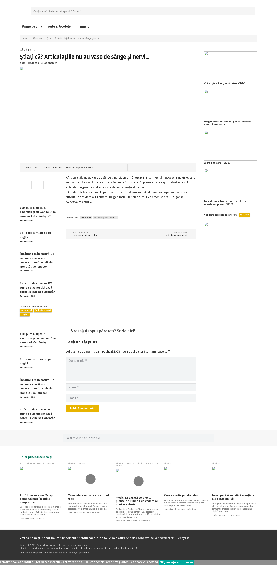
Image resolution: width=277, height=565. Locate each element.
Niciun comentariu (53, 167)
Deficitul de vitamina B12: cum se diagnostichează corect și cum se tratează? (37, 287)
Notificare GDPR (129, 548)
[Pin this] (122, 167)
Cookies (188, 562)
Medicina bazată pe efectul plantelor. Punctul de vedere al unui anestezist (137, 501)
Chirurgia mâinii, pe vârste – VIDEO (224, 83)
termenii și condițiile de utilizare (75, 548)
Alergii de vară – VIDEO (217, 162)
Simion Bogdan (218, 515)
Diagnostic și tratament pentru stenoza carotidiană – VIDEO (227, 123)
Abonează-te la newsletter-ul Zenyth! (162, 538)
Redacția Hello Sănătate (126, 521)
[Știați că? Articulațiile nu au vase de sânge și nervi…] (108, 69)
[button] (74, 26)
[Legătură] (230, 263)
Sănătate (27, 49)
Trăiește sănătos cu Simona (142, 463)
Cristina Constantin (76, 512)
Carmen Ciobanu (27, 518)
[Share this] (112, 167)
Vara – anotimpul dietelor (181, 495)
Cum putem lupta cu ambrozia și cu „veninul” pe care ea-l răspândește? (38, 212)
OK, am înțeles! (170, 562)
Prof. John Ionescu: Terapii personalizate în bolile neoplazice (37, 499)
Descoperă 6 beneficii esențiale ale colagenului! (233, 497)
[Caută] (251, 11)
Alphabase (83, 552)
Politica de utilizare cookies (106, 548)
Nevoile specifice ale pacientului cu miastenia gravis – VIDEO (225, 202)
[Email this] (102, 167)
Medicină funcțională (32, 463)
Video (82, 463)
